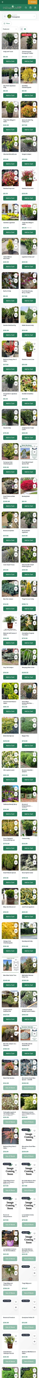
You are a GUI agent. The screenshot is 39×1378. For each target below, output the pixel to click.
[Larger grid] (21, 29)
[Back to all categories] (5, 16)
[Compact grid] (25, 29)
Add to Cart (10, 61)
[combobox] (10, 29)
